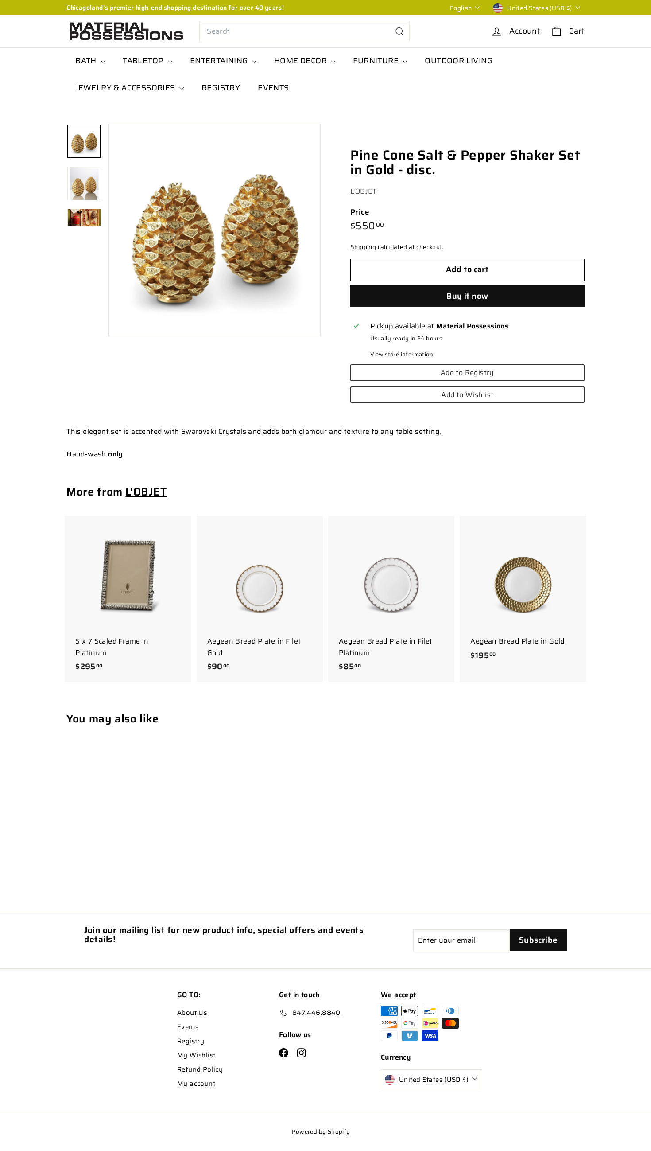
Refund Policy (200, 1069)
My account (196, 1083)
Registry (190, 1041)
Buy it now (467, 296)
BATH (86, 61)
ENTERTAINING (220, 61)
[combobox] (304, 31)
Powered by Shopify (321, 1131)
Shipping (363, 247)
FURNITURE (376, 61)
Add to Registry (467, 372)
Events (187, 1027)
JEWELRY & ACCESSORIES (126, 88)
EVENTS (273, 88)
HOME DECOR (301, 61)
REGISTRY (221, 88)
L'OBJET (363, 191)
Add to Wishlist (467, 394)
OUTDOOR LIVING (458, 61)
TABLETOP (144, 61)
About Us (192, 1012)
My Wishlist (196, 1055)
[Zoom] (214, 230)
